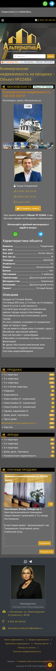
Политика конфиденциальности (27, 651)
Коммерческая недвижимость (13, 62)
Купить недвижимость (14, 640)
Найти (50, 56)
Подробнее (44, 543)
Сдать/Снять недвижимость (17, 643)
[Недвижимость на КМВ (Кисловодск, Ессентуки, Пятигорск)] (2, 62)
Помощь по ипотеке (27, 647)
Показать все (46, 552)
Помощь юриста (41, 643)
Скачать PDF (22, 202)
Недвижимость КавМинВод (16, 11)
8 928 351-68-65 (46, 20)
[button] (28, 122)
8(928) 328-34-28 (26, 196)
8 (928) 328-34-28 (26, 191)
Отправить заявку (29, 208)
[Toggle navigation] (2, 20)
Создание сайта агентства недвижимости (36, 661)
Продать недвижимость (38, 640)
